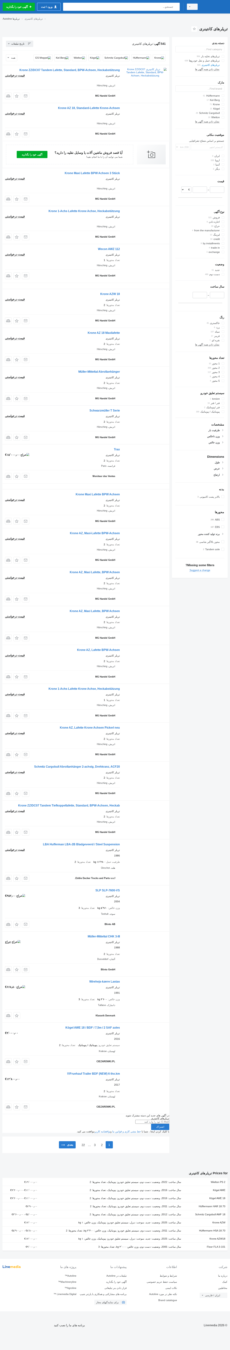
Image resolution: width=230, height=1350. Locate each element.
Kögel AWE (219, 1190)
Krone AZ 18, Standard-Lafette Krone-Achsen (89, 108)
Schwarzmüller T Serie (104, 410)
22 (83, 1145)
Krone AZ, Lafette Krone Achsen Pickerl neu (90, 727)
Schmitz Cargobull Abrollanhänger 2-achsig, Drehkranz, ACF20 (77, 766)
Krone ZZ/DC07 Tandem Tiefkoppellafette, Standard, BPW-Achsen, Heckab (69, 805)
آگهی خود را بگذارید (32, 154)
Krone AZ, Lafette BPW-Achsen (98, 649)
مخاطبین (222, 1288)
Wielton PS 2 (218, 1182)
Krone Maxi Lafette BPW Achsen (98, 494)
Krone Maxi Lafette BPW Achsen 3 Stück (92, 173)
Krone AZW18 (217, 1238)
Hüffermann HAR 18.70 (212, 1206)
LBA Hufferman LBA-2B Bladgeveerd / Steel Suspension (81, 844)
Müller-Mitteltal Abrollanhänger (99, 371)
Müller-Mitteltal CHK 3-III (104, 936)
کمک (224, 1281)
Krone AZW (218, 1222)
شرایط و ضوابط (168, 1275)
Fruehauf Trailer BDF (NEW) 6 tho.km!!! (93, 1073)
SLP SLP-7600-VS (107, 890)
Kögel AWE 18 (217, 1198)
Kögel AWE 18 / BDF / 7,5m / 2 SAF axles (92, 1027)
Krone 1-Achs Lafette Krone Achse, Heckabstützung (84, 211)
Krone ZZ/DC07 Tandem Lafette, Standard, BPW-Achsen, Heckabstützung (69, 70)
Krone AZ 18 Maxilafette (104, 332)
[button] (16, 96)
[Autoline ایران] (214, 7)
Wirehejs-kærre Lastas (104, 981)
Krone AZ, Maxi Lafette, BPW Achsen (95, 572)
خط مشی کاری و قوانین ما (126, 1131)
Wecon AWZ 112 (109, 249)
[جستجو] (176, 6)
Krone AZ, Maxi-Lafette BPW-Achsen (95, 533)
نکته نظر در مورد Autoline (163, 1294)
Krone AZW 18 (110, 294)
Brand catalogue (167, 1300)
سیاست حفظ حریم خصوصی (162, 1281)
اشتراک (160, 1126)
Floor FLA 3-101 (216, 1246)
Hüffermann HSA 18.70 (212, 1230)
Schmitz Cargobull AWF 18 (210, 1214)
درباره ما (222, 1275)
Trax (117, 449)
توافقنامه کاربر (102, 1131)
